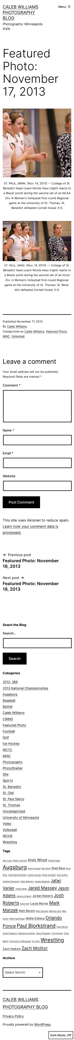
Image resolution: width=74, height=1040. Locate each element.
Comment (11, 385)
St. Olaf (8, 793)
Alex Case (7, 860)
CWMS (8, 719)
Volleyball (18, 336)
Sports (8, 780)
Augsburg (10, 694)
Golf (6, 737)
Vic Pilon (36, 941)
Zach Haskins (12, 948)
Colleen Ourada (34, 875)
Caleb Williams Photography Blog (20, 12)
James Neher (21, 889)
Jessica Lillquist (24, 896)
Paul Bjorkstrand (36, 926)
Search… (9, 633)
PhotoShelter (13, 768)
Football (9, 731)
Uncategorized (14, 811)
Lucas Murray (39, 903)
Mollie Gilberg (35, 918)
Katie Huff (24, 904)
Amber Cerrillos (20, 860)
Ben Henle (46, 868)
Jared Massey (42, 888)
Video (7, 824)
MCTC (7, 750)
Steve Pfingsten (43, 933)
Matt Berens (27, 910)
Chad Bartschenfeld (17, 875)
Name (8, 430)
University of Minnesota (21, 817)
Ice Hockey (11, 743)
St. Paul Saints (13, 799)
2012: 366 (10, 682)
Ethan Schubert (49, 875)
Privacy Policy (13, 1016)
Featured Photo (56, 331)
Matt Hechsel (42, 911)
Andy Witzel (37, 860)
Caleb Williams (17, 326)
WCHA (7, 836)
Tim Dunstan (57, 933)
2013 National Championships (25, 688)
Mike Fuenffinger (17, 919)
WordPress (42, 1024)
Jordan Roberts (42, 896)
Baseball (9, 700)
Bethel (7, 706)
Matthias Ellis (55, 911)
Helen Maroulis (27, 881)
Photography (13, 762)
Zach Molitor (35, 948)
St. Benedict (12, 787)
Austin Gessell (34, 868)
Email (8, 453)
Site (5, 774)
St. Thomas (11, 805)
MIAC (6, 336)
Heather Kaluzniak (11, 881)
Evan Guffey (62, 875)
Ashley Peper (54, 860)
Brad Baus (58, 868)
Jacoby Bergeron (42, 881)
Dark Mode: (58, 1035)
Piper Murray (62, 927)
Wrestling (10, 842)
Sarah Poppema (10, 933)
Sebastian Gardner (26, 933)
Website (9, 476)
